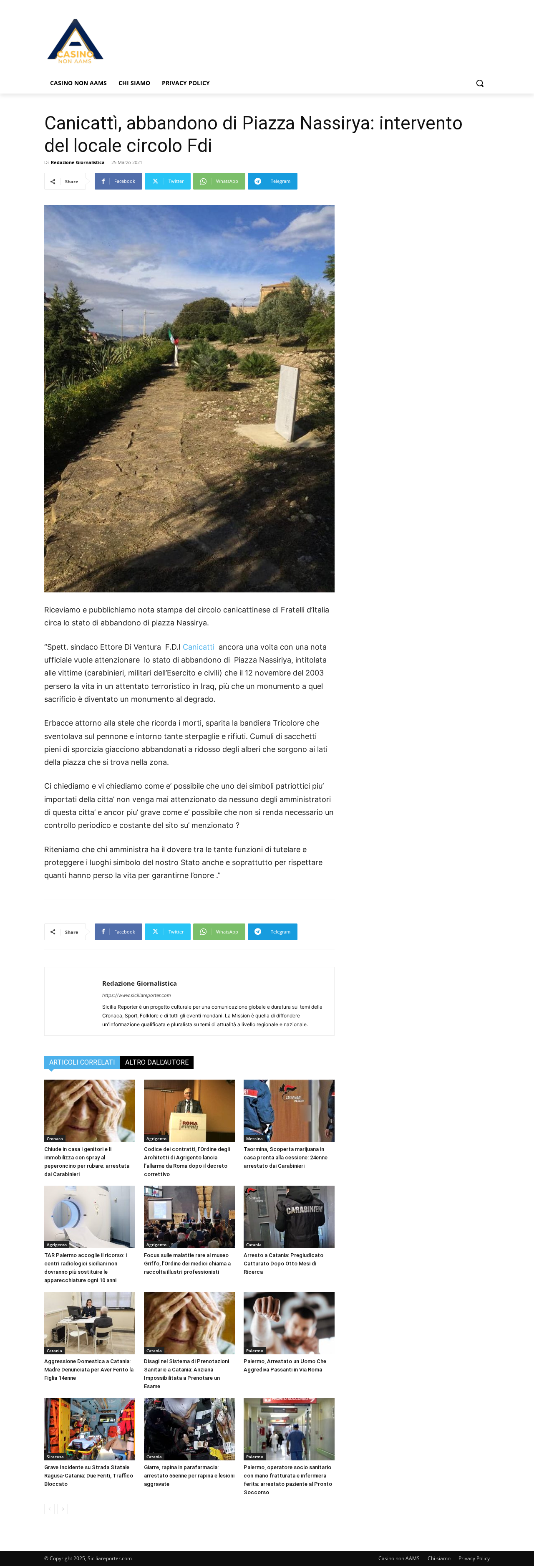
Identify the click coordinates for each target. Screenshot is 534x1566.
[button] (480, 83)
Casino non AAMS (399, 1558)
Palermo (254, 1350)
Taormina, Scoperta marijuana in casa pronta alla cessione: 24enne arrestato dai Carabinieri (285, 1157)
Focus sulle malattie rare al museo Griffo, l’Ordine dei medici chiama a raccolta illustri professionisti (187, 1263)
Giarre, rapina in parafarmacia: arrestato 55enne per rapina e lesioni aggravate (189, 1475)
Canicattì (198, 647)
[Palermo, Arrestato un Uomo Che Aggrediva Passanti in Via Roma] (289, 1323)
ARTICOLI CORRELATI (82, 1062)
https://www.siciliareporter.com (136, 995)
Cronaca (55, 1138)
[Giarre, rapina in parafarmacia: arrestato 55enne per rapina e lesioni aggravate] (189, 1429)
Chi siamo (439, 1558)
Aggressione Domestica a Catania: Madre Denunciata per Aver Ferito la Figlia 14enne (89, 1369)
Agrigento (156, 1138)
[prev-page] (49, 1509)
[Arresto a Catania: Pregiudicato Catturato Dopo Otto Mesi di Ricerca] (289, 1217)
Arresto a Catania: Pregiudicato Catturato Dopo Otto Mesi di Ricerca (283, 1263)
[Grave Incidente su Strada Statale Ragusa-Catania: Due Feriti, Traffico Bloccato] (89, 1429)
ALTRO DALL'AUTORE (157, 1062)
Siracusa (55, 1457)
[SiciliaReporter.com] (111, 40)
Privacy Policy (474, 1558)
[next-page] (63, 1509)
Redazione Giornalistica (78, 162)
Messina (254, 1138)
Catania (254, 1244)
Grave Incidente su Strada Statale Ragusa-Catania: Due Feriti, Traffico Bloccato (88, 1475)
